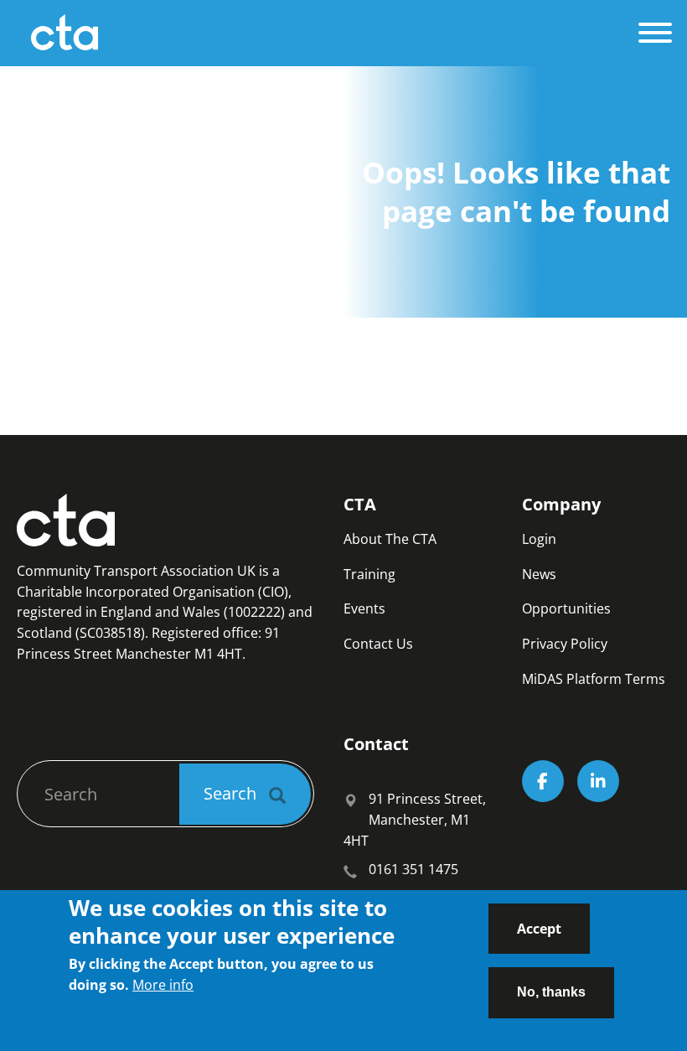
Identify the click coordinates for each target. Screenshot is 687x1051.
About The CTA (390, 539)
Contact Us (378, 643)
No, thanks (551, 992)
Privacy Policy (564, 643)
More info (163, 985)
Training (369, 574)
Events (364, 608)
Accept (539, 928)
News (539, 574)
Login (539, 539)
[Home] (323, 33)
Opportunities (566, 608)
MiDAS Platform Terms (593, 679)
